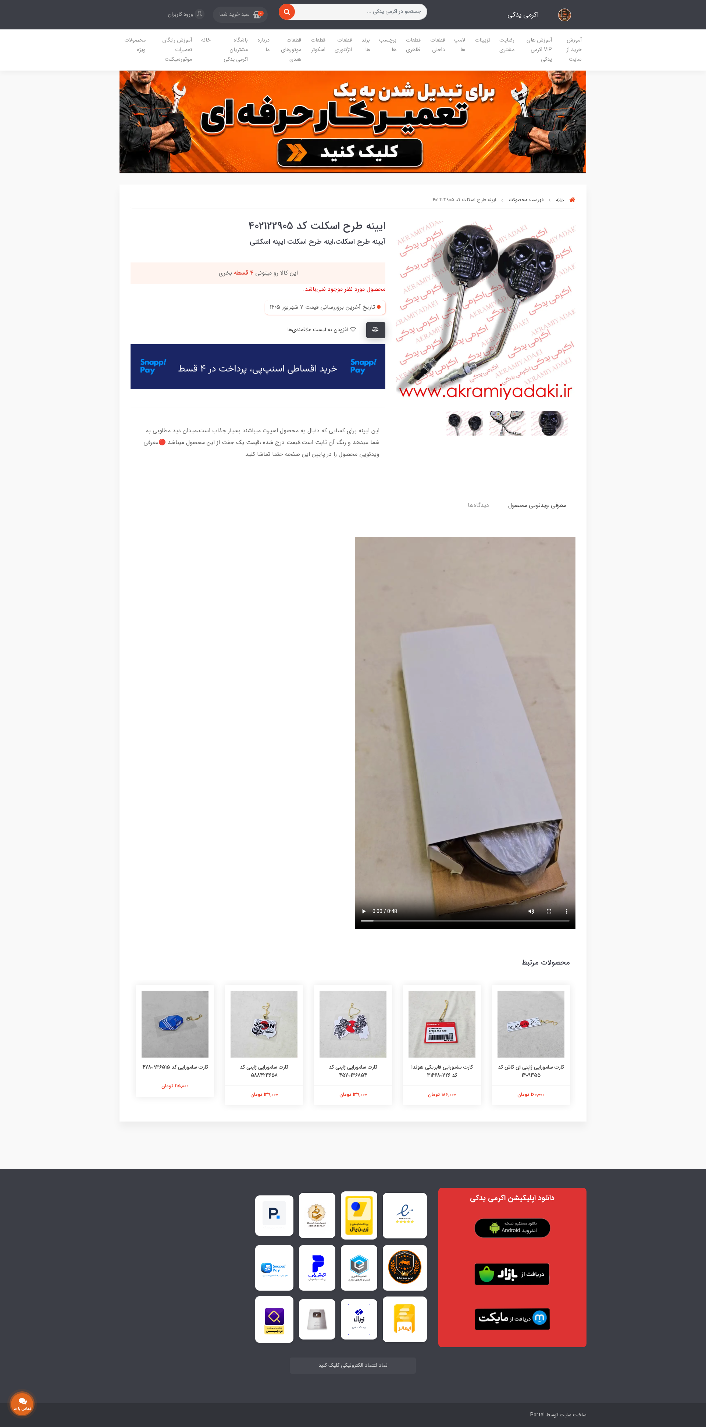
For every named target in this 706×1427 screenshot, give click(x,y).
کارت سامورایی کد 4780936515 (175, 1067)
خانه (206, 40)
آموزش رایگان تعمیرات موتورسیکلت (177, 50)
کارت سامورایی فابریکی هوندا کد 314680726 (442, 1071)
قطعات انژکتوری (343, 45)
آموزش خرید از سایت (574, 50)
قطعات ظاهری (413, 45)
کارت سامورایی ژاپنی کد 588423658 (264, 1071)
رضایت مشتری (506, 45)
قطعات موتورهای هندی (291, 50)
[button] (240, 15)
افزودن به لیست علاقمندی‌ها (318, 330)
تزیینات (482, 40)
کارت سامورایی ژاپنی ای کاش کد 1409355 (531, 1071)
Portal (537, 1415)
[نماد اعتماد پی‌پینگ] (274, 1215)
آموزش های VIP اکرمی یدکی (539, 50)
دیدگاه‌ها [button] (478, 505)
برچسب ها (387, 45)
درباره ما (263, 45)
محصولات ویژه (135, 45)
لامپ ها (459, 45)
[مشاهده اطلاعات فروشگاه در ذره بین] (274, 1319)
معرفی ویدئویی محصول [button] (537, 505)
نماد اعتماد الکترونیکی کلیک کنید (353, 1365)
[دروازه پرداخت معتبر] (359, 1215)
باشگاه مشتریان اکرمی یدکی (236, 50)
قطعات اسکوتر (318, 45)
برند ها (365, 45)
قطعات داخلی (437, 45)
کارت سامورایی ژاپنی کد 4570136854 (353, 1071)
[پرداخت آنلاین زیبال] (359, 1319)
